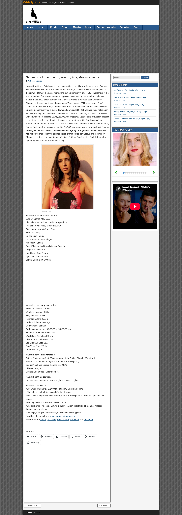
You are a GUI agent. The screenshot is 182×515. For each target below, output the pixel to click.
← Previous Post (32, 505)
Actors (30, 27)
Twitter (43, 419)
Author (137, 27)
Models (53, 27)
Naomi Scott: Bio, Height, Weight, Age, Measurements (62, 77)
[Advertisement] (91, 51)
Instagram (88, 419)
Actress (41, 27)
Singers (65, 27)
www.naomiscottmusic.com (63, 416)
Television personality (106, 27)
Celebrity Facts (31, 2)
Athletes (88, 27)
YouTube (51, 419)
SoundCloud (63, 419)
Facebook (74, 419)
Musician (77, 27)
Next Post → (104, 505)
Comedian (124, 27)
